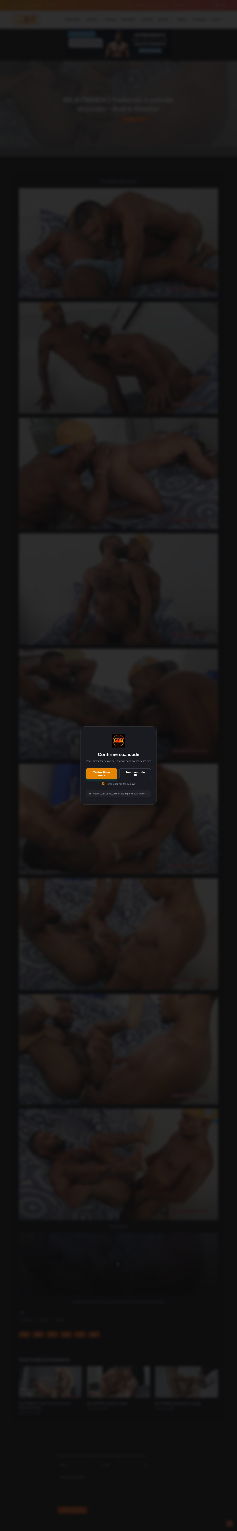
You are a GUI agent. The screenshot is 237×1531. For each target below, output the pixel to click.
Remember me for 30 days (120, 783)
